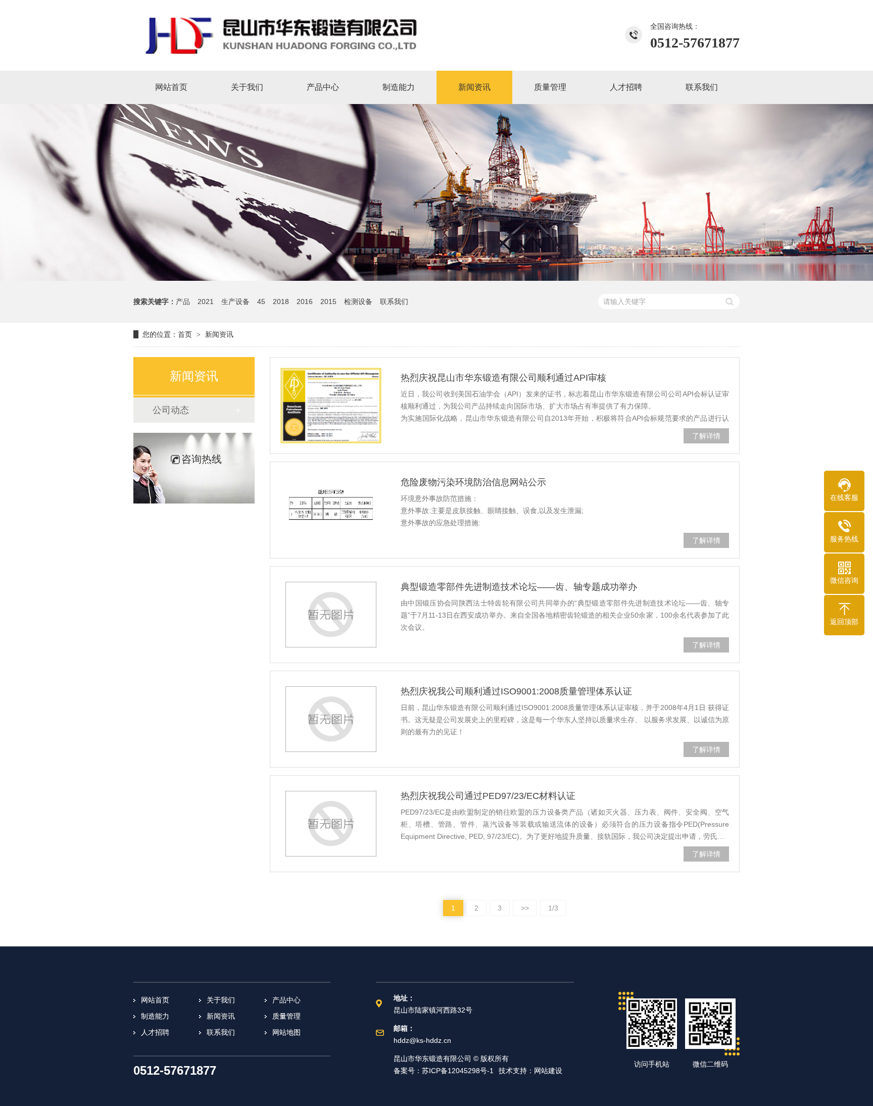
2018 (281, 301)
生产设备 (235, 301)
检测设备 (358, 301)
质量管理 (286, 1016)
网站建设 (548, 1071)
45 (261, 301)
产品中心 (286, 1000)
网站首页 (155, 1000)
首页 (185, 334)
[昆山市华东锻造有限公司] (282, 35)
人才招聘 (155, 1032)
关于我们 (221, 1000)
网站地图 (286, 1032)
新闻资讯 (219, 334)
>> (525, 908)
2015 (328, 301)
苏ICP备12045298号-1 (458, 1071)
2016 (305, 301)
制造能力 (155, 1016)
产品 (183, 301)
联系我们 (394, 301)
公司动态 (171, 410)
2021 (206, 301)
